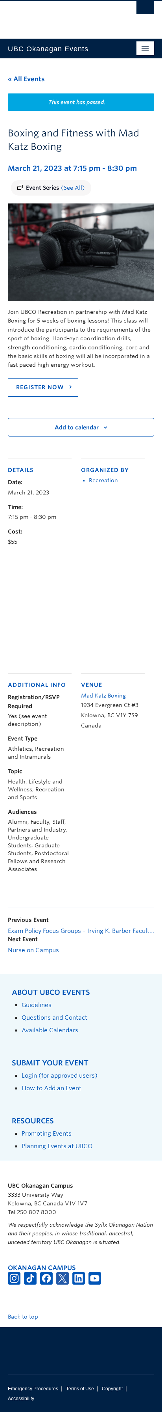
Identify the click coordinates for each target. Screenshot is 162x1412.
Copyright (112, 1388)
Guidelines (37, 1005)
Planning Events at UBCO (57, 1146)
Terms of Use (80, 1388)
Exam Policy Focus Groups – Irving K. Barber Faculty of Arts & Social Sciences (81, 930)
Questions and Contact (54, 1017)
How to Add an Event (51, 1088)
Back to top (24, 1316)
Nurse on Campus (33, 950)
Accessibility (21, 1398)
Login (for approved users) (60, 1075)
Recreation (103, 480)
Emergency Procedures (33, 1388)
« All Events (26, 79)
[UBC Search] (145, 10)
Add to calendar (77, 427)
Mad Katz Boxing (103, 695)
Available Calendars (50, 1030)
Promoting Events (47, 1133)
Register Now (41, 387)
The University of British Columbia (59, 16)
